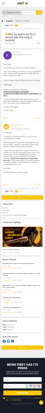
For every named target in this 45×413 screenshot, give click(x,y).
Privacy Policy (16, 400)
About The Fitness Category (11, 249)
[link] (2, 21)
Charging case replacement (12, 307)
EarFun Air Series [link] (22, 21)
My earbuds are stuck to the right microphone (18, 263)
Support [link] (9, 21)
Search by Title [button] (13, 13)
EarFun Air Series (9, 268)
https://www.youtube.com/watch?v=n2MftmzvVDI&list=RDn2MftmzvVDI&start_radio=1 (22, 94)
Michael (16, 52)
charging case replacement (12, 297)
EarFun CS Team (17, 125)
